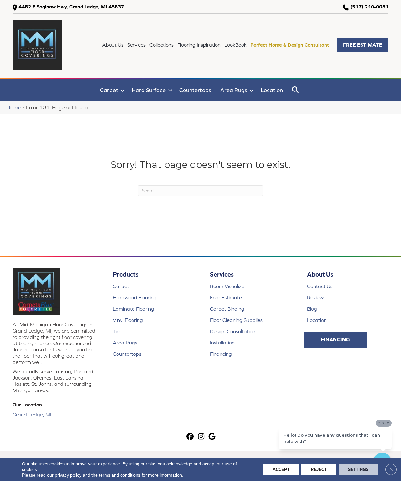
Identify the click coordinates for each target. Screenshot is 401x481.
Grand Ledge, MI (32, 414)
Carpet (109, 90)
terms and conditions (119, 475)
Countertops (195, 90)
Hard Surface (149, 90)
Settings (358, 469)
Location (272, 90)
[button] (362, 45)
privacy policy (68, 475)
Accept (281, 469)
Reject (319, 469)
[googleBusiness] (212, 437)
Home (13, 107)
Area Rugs (233, 90)
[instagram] (201, 437)
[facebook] (190, 437)
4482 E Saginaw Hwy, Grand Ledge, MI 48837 (71, 6)
